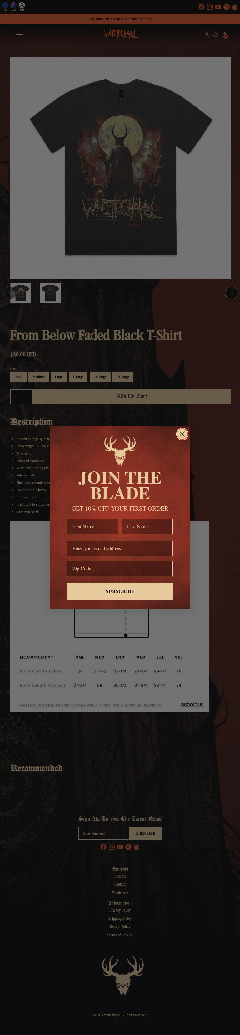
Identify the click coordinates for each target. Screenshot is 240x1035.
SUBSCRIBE (120, 591)
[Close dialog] (182, 434)
